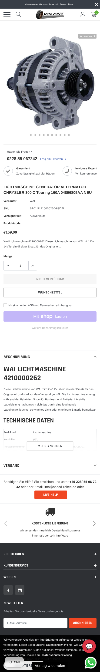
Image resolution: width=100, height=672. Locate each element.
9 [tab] (65, 135)
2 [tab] (35, 135)
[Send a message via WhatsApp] (91, 663)
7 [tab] (56, 135)
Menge (7, 256)
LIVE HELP (50, 494)
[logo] (50, 14)
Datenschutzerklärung (57, 655)
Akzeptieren (24, 665)
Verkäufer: (10, 201)
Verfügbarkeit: (12, 215)
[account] (83, 14)
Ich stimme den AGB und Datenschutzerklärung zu (40, 305)
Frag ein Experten (51, 159)
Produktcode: (12, 223)
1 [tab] (31, 135)
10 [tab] (69, 135)
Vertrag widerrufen (50, 666)
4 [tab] (44, 135)
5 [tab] (48, 135)
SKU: (6, 208)
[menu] (6, 14)
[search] (18, 14)
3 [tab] (39, 135)
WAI (32, 201)
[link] (8, 590)
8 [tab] (60, 135)
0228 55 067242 (22, 158)
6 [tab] (52, 135)
